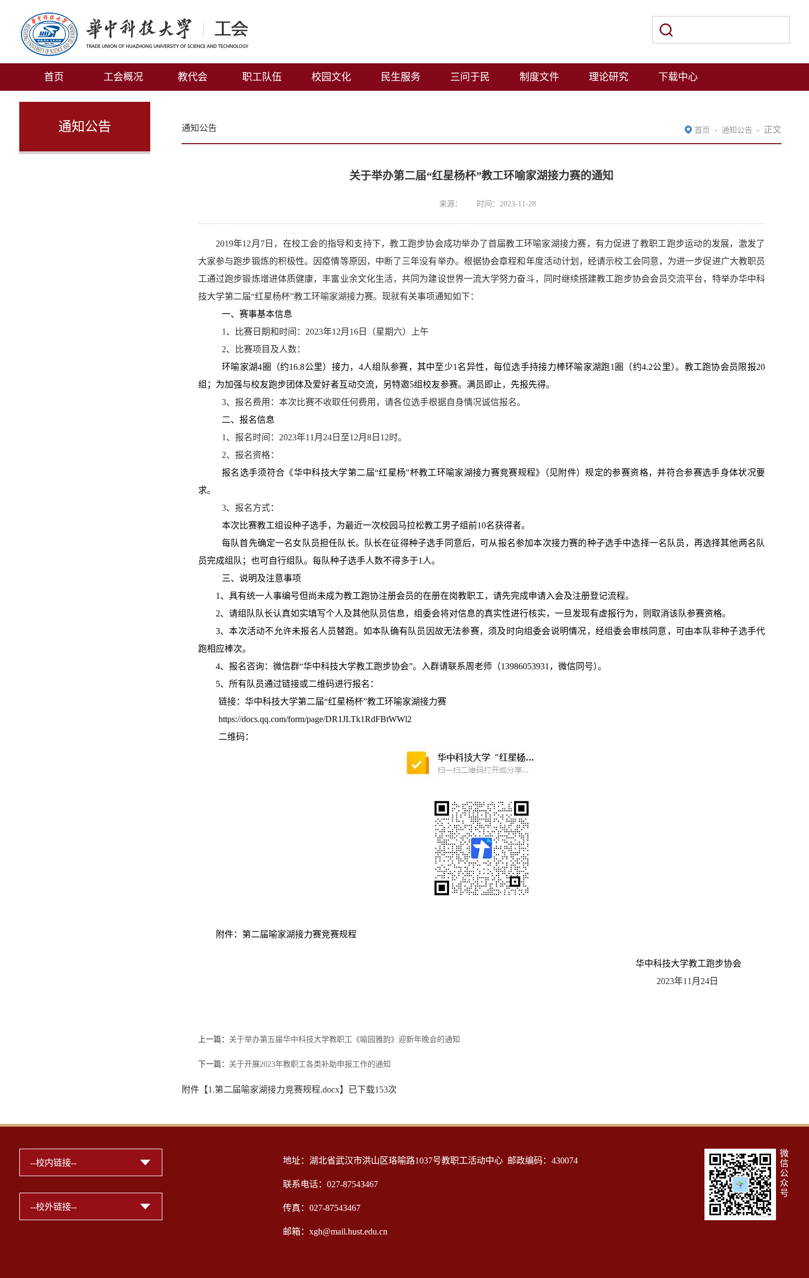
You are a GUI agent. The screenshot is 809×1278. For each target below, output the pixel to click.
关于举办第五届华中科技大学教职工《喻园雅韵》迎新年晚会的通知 (344, 1039)
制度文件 (539, 77)
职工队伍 (262, 77)
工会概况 (123, 77)
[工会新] (134, 18)
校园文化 (331, 77)
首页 (54, 77)
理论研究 (608, 77)
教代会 (192, 77)
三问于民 (470, 77)
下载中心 (678, 77)
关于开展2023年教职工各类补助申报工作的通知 (310, 1064)
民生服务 (400, 77)
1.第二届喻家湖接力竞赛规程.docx (274, 1089)
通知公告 (736, 130)
